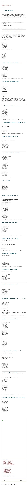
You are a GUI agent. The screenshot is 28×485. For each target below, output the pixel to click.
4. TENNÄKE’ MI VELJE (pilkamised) (7, 462)
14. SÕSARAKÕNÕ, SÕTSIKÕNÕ (6, 471)
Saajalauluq (8, 5)
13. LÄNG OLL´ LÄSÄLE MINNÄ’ (6, 470)
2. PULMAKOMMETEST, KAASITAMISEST (7, 460)
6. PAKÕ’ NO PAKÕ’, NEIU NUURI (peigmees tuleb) (8, 464)
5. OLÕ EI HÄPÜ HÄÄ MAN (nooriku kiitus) (7, 463)
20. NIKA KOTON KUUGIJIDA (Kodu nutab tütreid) (8, 476)
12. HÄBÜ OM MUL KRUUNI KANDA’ (7, 469)
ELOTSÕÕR (4, 5)
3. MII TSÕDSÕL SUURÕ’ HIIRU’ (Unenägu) (8, 461)
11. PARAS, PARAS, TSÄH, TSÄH (6, 468)
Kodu (2, 5)
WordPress (15, 484)
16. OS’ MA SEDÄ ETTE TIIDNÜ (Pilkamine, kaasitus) (9, 473)
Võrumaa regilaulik (3, 1)
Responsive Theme (10, 484)
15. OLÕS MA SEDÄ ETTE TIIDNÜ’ (7, 472)
